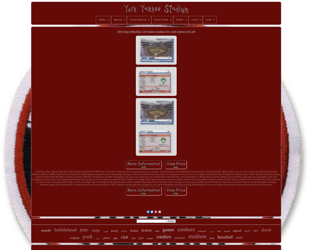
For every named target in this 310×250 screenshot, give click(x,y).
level (133, 238)
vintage (150, 238)
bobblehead (65, 229)
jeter (84, 229)
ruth (157, 231)
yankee (163, 236)
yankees (186, 229)
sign (115, 238)
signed (237, 230)
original (74, 237)
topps (98, 239)
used (247, 230)
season (180, 237)
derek (266, 230)
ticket (134, 230)
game (168, 229)
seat (239, 237)
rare (255, 230)
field (141, 238)
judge (96, 230)
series (124, 231)
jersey (114, 230)
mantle (46, 230)
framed (227, 231)
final (212, 238)
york (88, 236)
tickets (146, 230)
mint (219, 231)
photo (106, 237)
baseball (225, 236)
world (105, 232)
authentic (202, 231)
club (124, 237)
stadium (197, 236)
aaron (212, 232)
